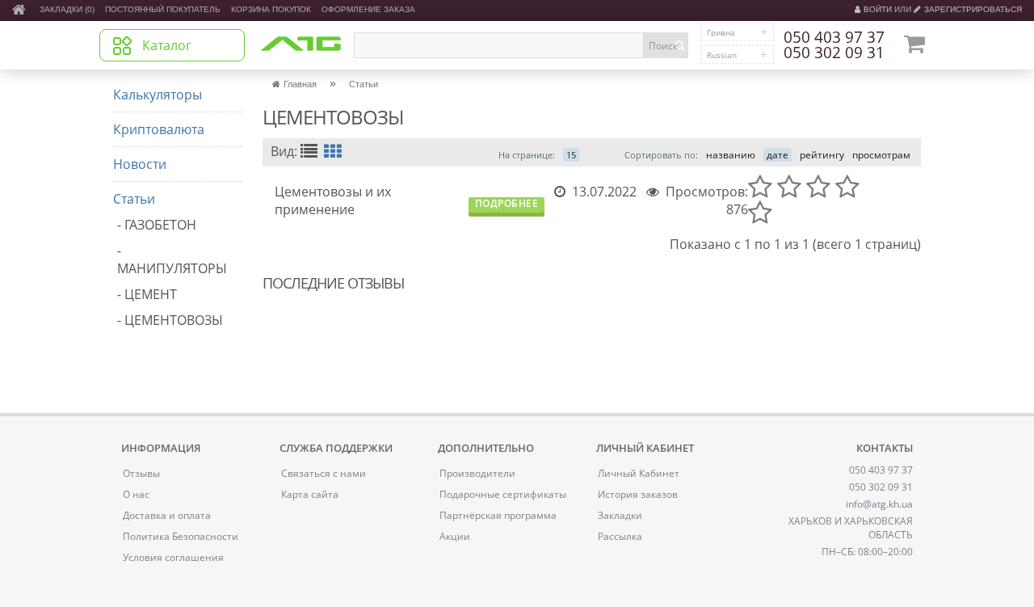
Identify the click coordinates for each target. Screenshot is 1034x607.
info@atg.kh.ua (879, 504)
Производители (477, 473)
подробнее (507, 203)
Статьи (134, 199)
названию (730, 155)
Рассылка (620, 536)
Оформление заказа (368, 9)
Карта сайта (309, 494)
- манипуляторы (172, 259)
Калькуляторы (157, 94)
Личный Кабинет (638, 473)
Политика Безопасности (180, 536)
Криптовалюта (158, 129)
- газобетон (156, 225)
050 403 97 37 (834, 38)
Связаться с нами (323, 473)
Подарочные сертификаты (502, 494)
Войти (878, 9)
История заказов (638, 494)
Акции (454, 536)
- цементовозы (170, 320)
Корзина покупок (271, 9)
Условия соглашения (173, 557)
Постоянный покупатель (163, 9)
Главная (300, 84)
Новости (139, 164)
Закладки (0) (67, 9)
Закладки (620, 515)
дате (777, 155)
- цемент (147, 294)
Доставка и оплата (167, 515)
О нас (136, 494)
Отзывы (141, 473)
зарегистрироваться (973, 9)
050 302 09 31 (834, 53)
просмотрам (881, 155)
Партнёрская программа (498, 515)
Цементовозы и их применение (333, 200)
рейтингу (822, 155)
